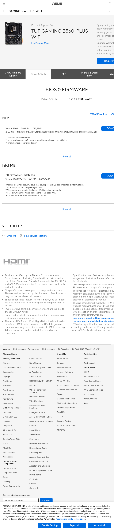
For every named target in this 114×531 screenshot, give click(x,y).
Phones (6, 363)
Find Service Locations (67, 403)
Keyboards (34, 439)
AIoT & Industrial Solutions (40, 417)
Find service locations (35, 235)
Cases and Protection (38, 461)
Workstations (9, 452)
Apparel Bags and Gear (39, 457)
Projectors (7, 426)
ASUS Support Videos (66, 425)
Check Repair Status (66, 399)
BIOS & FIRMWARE (80, 99)
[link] (57, 4)
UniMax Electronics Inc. (67, 390)
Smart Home (35, 430)
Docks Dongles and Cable (40, 470)
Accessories (8, 372)
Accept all (99, 525)
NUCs (5, 443)
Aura (86, 403)
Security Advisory (65, 421)
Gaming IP (33, 488)
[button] (4, 3)
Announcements (64, 367)
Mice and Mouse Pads (39, 444)
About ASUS (62, 359)
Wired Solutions (36, 401)
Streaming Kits (35, 452)
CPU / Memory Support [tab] (13, 74)
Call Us (60, 416)
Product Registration (66, 408)
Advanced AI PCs (91, 376)
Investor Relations (65, 372)
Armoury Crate (90, 399)
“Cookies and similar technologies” (70, 519)
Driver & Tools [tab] (38, 74)
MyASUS (61, 430)
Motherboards (9, 468)
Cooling (6, 481)
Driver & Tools (49, 99)
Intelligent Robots (37, 412)
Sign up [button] (46, 500)
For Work (7, 385)
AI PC (86, 372)
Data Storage (35, 363)
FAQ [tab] (63, 74)
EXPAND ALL (97, 114)
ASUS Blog (89, 394)
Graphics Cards (10, 473)
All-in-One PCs (9, 430)
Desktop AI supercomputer (41, 421)
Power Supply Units (11, 486)
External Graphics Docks (40, 367)
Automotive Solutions (93, 385)
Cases (5, 477)
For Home (7, 381)
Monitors (7, 412)
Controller (33, 479)
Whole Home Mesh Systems (37, 391)
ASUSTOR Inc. (63, 381)
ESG (86, 359)
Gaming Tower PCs (11, 439)
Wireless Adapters (37, 397)
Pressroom (61, 376)
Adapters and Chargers (39, 466)
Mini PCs (7, 448)
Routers (32, 385)
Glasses (6, 421)
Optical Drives (35, 359)
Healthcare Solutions (12, 368)
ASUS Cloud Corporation (68, 385)
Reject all (75, 525)
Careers (60, 363)
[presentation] (3, 235)
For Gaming (8, 399)
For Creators (8, 390)
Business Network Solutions (37, 406)
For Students (8, 394)
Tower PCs (7, 435)
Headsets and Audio (38, 448)
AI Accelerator (35, 372)
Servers (32, 426)
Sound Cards (35, 376)
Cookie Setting (50, 525)
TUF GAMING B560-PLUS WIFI (22, 11)
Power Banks (35, 475)
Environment (89, 363)
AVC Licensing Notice (93, 390)
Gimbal (32, 484)
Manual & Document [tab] (89, 74)
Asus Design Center (92, 381)
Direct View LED (10, 417)
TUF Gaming (63, 349)
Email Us (11, 235)
